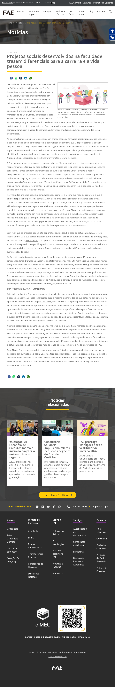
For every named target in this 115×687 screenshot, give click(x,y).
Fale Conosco (101, 530)
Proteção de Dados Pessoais (101, 558)
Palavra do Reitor (58, 532)
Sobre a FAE (82, 13)
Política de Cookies (101, 569)
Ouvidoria (101, 538)
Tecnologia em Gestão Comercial (39, 84)
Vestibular (33, 531)
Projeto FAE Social (42, 301)
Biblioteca (78, 551)
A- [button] (39, 3)
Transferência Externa (35, 555)
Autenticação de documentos (80, 532)
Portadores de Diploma (35, 565)
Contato (101, 11)
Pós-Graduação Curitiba (12, 538)
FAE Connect (75, 2)
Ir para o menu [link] (29, 3)
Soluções (13, 560)
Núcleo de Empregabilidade (20, 157)
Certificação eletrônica (79, 543)
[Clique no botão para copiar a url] (30, 78)
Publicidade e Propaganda (94, 236)
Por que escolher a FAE (58, 554)
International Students (103, 2)
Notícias (21, 23)
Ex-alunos (86, 2)
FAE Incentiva (32, 240)
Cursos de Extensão (12, 550)
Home (9, 23)
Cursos (20, 11)
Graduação (12, 528)
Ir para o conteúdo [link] (18, 3)
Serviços (47, 11)
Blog (91, 11)
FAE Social (71, 12)
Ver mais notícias (57, 495)
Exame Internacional (35, 546)
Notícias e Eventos (60, 12)
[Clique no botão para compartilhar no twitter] (20, 78)
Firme (59, 236)
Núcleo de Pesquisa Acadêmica (78, 561)
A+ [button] (37, 2)
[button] (51, 3)
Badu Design (13, 95)
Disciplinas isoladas (33, 575)
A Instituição (58, 542)
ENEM (31, 537)
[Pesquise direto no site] (109, 11)
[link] (7, 3)
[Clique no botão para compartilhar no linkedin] (25, 78)
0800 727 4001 (79, 506)
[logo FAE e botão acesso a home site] (2, 8)
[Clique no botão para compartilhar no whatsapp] (16, 78)
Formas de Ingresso (33, 13)
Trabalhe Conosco (101, 547)
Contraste (47, 3)
